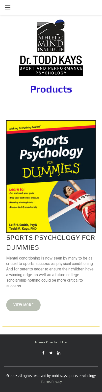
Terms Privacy (51, 382)
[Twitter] (51, 355)
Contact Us (56, 342)
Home (40, 342)
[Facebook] (43, 355)
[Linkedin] (58, 355)
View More (23, 305)
